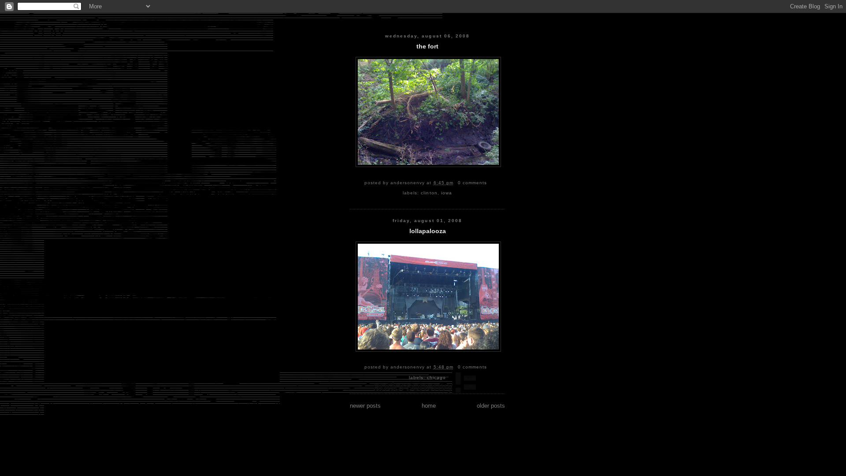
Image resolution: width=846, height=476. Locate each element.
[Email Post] (489, 182)
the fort (427, 46)
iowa (446, 192)
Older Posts (491, 405)
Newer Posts (365, 405)
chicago (436, 377)
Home (429, 405)
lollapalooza (427, 231)
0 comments (472, 182)
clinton (429, 192)
